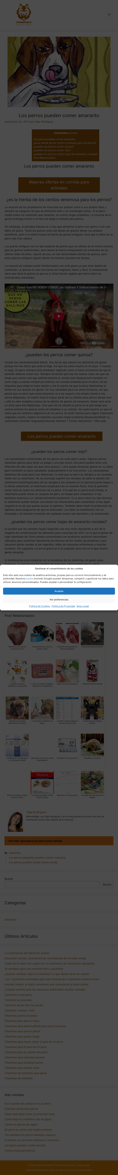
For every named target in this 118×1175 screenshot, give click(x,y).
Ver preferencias (59, 599)
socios (29, 578)
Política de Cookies (39, 606)
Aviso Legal (83, 606)
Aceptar (59, 591)
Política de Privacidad (63, 606)
